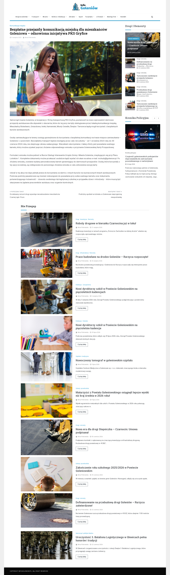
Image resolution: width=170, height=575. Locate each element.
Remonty (91, 219)
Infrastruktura (84, 253)
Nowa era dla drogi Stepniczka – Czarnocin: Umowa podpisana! (142, 45)
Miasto (45, 17)
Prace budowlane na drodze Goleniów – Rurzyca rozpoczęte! (112, 256)
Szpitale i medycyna (82, 356)
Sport (81, 17)
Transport (35, 17)
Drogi (77, 219)
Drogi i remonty (133, 38)
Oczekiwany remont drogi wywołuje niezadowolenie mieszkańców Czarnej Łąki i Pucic (35, 195)
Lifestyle (99, 17)
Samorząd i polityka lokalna (84, 533)
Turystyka (88, 17)
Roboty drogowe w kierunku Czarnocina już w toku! (106, 223)
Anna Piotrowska (30, 37)
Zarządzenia (87, 285)
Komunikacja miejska (17, 26)
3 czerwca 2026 (143, 110)
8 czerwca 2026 (143, 82)
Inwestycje (83, 219)
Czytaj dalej (82, 239)
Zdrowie (72, 17)
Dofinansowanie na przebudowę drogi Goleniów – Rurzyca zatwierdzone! (145, 65)
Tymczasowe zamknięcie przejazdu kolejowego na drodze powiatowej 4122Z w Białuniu (147, 107)
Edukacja (79, 285)
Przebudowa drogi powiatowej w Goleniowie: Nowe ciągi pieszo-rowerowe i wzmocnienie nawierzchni (147, 94)
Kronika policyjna (130, 153)
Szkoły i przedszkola (82, 388)
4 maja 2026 (131, 164)
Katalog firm (111, 17)
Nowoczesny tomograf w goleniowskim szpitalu (104, 360)
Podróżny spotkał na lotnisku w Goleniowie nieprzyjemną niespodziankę (100, 195)
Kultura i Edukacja (58, 17)
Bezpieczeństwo (22, 17)
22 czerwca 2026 (144, 68)
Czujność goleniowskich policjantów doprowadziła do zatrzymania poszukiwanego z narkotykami (141, 158)
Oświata (85, 321)
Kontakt (123, 17)
